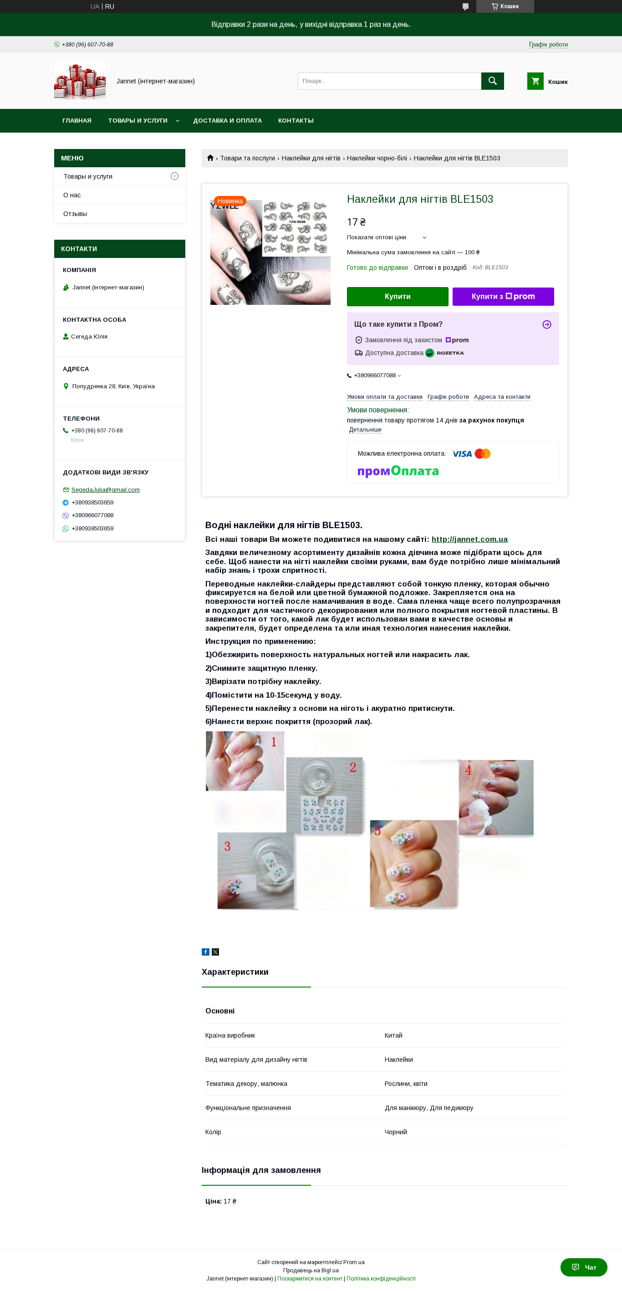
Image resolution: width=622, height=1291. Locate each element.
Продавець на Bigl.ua (311, 1270)
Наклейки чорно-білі (377, 158)
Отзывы (75, 213)
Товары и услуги (138, 120)
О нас (72, 195)
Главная (77, 120)
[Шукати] (492, 81)
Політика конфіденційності (381, 1279)
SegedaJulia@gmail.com (105, 489)
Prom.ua (354, 1262)
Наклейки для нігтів (311, 158)
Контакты (296, 120)
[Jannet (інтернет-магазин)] (80, 97)
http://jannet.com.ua (470, 539)
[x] (215, 953)
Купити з (487, 296)
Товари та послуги (247, 158)
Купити (398, 296)
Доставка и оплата (227, 120)
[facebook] (205, 953)
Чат (591, 1267)
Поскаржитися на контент (309, 1279)
